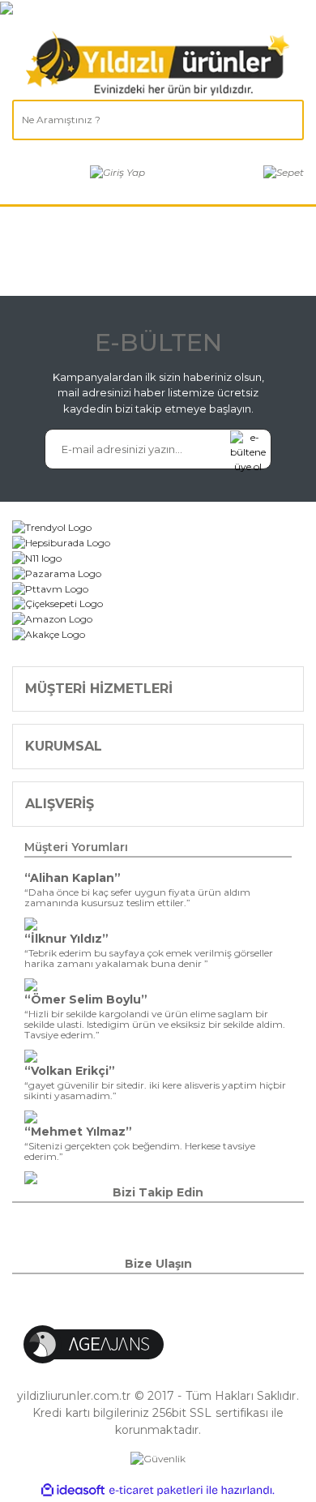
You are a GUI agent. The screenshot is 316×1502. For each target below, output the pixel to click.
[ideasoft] (73, 1490)
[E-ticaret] (156, 1490)
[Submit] (248, 449)
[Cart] (283, 172)
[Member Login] (117, 172)
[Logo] (158, 63)
